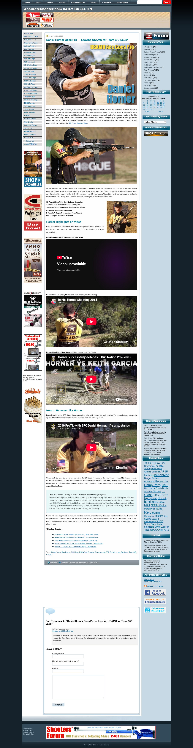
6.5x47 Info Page (30, 90)
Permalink (54, 562)
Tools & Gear (29, 109)
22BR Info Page (30, 74)
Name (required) (58, 653)
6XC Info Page (29, 84)
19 (161, 105)
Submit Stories (28, 732)
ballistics (148, 475)
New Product (149, 70)
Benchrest (161, 475)
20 (164, 105)
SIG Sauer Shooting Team (78, 123)
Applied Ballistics (152, 472)
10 (154, 103)
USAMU (49, 555)
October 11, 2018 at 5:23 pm (62, 631)
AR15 (164, 471)
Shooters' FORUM (31, 36)
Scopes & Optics (30, 125)
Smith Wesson (162, 527)
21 (144, 107)
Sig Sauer (124, 552)
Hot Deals (147, 65)
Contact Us (27, 730)
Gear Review (149, 57)
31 (154, 109)
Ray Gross (148, 432)
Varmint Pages (29, 55)
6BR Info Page (29, 59)
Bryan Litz (161, 481)
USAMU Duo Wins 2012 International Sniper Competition (75, 546)
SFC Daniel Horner (113, 552)
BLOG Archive (29, 49)
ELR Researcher (150, 441)
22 (147, 107)
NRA (147, 505)
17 (154, 105)
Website (55, 669)
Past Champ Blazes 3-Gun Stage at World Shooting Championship (79, 543)
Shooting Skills (92, 562)
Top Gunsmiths (29, 106)
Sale (166, 516)
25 (158, 107)
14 (144, 105)
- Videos (65, 562)
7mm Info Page (29, 97)
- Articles (147, 47)
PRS (153, 508)
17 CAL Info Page (30, 65)
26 (161, 107)
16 (151, 105)
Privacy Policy (28, 734)
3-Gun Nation (56, 552)
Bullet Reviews (29, 112)
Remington (149, 516)
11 (158, 103)
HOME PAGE (29, 33)
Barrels (27, 116)
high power (150, 498)
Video (166, 530)
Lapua (161, 502)
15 (147, 105)
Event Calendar (30, 135)
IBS (156, 502)
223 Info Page (29, 71)
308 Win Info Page (31, 100)
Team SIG (132, 552)
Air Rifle (159, 466)
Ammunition (156, 468)
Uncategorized (149, 88)
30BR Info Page (30, 78)
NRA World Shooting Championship (92, 552)
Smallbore (149, 527)
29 (147, 109)
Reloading (147, 78)
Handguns (82, 562)
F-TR (164, 495)
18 (158, 105)
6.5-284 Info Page (30, 93)
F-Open (157, 495)
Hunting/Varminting (151, 67)
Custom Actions (30, 119)
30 (151, 109)
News (146, 72)
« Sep (147, 111)
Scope (147, 518)
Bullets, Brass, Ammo (152, 52)
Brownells (149, 481)
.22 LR (147, 463)
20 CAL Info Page (30, 68)
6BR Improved (29, 62)
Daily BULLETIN (30, 40)
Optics (146, 75)
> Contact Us (29, 141)
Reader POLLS (29, 131)
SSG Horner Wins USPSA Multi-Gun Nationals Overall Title (76, 540)
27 (164, 107)
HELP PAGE (28, 138)
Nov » (160, 111)
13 (164, 103)
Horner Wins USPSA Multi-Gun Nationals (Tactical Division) (76, 537)
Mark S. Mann (149, 449)
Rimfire (159, 515)
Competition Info (30, 52)
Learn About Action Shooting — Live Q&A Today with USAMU (77, 534)
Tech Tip (147, 85)
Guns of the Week (31, 43)
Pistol (147, 508)
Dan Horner (66, 552)
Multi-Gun (74, 552)
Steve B (147, 426)
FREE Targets (29, 103)
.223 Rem (156, 463)
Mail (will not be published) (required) (65, 661)
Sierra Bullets (157, 524)
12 (161, 103)
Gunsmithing (148, 60)
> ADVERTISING (30, 144)
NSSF (155, 505)
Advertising (27, 728)
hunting (149, 501)
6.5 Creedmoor (154, 464)
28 (144, 109)
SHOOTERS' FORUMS (152, 581)
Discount (156, 491)
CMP (165, 485)
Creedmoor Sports (153, 488)
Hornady (162, 498)
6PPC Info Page (30, 81)
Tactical (147, 83)
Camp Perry (152, 485)
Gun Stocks (28, 122)
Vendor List (28, 128)
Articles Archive (30, 46)
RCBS (159, 509)
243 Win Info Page (31, 87)
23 (151, 107)
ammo (147, 468)
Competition (73, 562)
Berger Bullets (151, 478)
